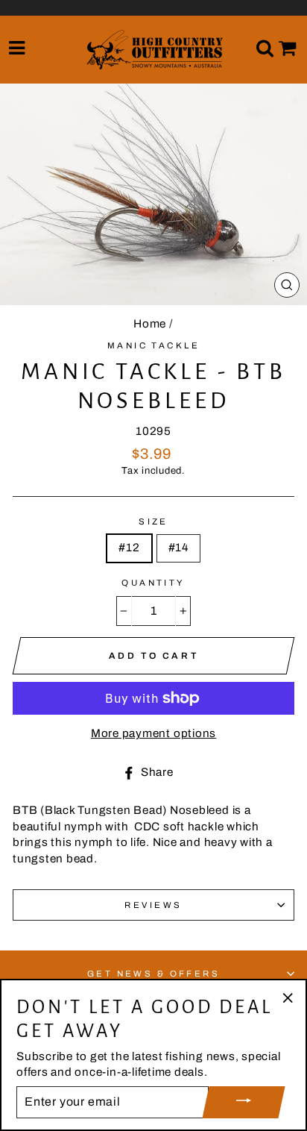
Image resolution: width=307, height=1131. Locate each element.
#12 (128, 548)
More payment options (153, 733)
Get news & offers (154, 973)
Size (153, 521)
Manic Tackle (153, 345)
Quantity (153, 582)
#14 (178, 548)
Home (149, 324)
